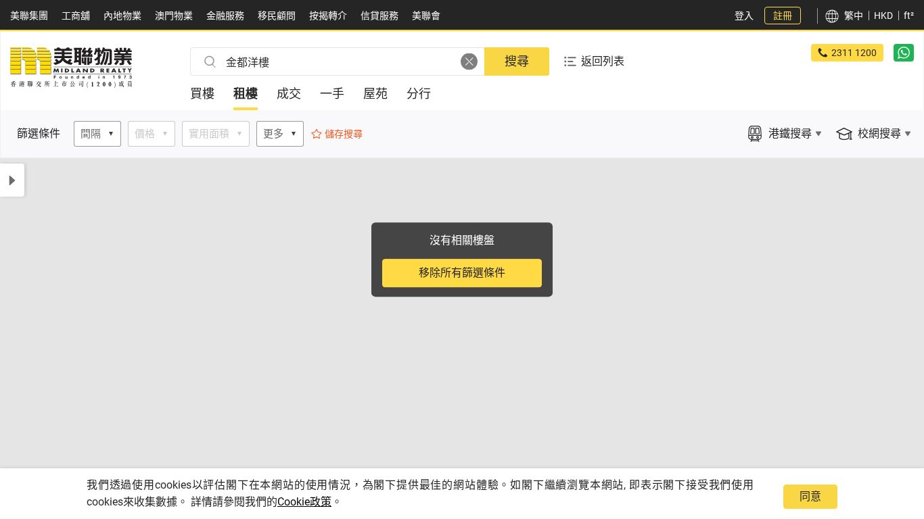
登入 (744, 15)
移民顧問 (277, 15)
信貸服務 (379, 15)
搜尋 (517, 61)
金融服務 (225, 15)
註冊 (782, 15)
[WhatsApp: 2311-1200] (904, 52)
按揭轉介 (328, 15)
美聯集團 (29, 15)
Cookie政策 (304, 501)
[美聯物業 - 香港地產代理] (71, 84)
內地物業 (122, 15)
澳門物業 (174, 15)
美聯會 (426, 15)
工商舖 (76, 15)
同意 (810, 496)
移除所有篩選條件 (462, 272)
